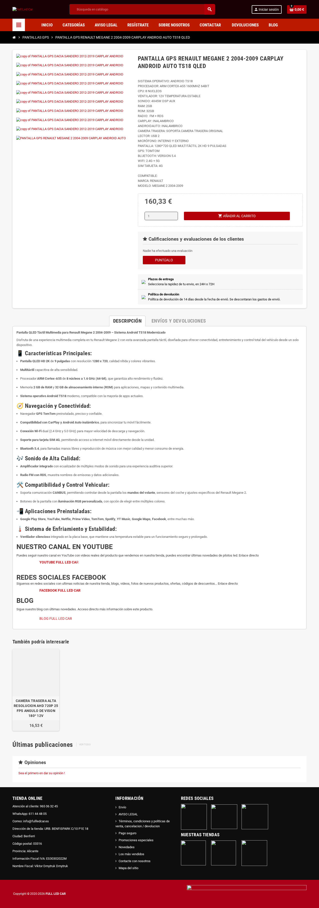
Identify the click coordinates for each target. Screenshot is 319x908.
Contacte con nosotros (135, 861)
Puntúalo (164, 260)
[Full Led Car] (22, 9)
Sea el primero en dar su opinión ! (41, 773)
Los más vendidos (131, 854)
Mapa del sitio (128, 868)
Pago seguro (127, 833)
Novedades (127, 847)
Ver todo (85, 744)
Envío (122, 807)
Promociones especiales (136, 840)
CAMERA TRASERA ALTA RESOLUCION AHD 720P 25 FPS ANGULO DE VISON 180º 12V (36, 708)
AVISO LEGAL (128, 814)
